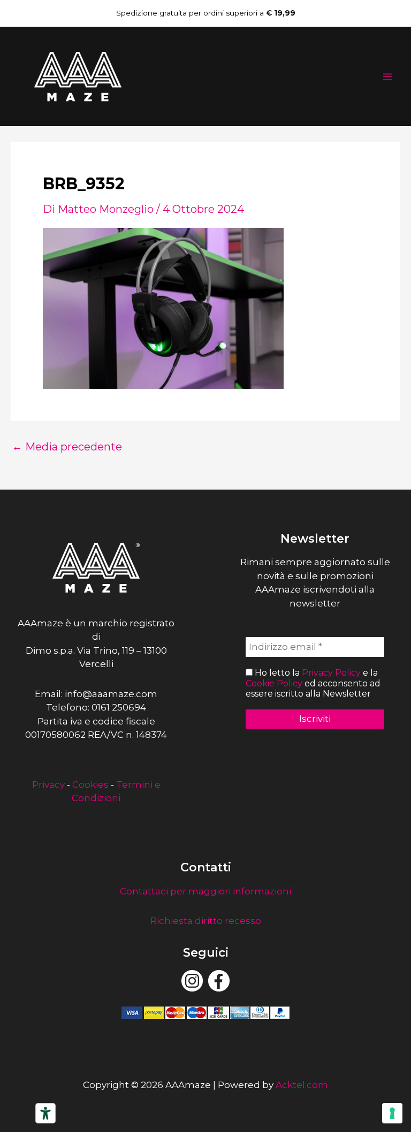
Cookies (90, 784)
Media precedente (67, 446)
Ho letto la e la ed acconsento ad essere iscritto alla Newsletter (313, 683)
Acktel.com (302, 1084)
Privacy (48, 784)
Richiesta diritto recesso (205, 920)
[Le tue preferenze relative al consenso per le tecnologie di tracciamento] (392, 1113)
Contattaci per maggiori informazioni (205, 891)
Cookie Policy (274, 683)
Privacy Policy (331, 673)
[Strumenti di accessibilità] (45, 1113)
